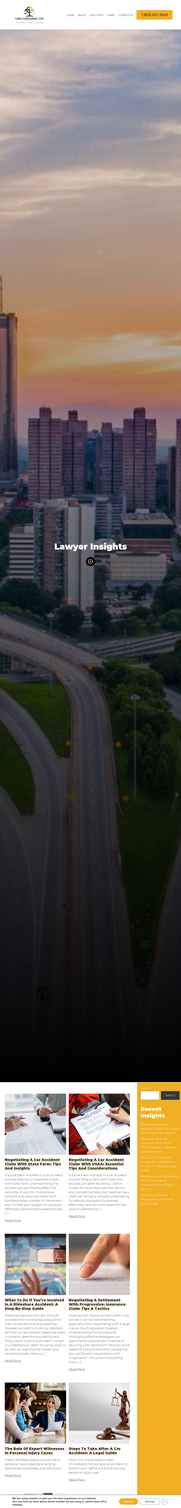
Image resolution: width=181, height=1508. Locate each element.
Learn (111, 15)
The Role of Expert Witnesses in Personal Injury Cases (157, 1199)
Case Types (96, 15)
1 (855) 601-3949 (154, 15)
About (82, 15)
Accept (128, 1501)
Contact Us (125, 15)
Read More (13, 1220)
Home (70, 15)
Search (146, 1088)
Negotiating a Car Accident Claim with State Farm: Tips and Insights (160, 1129)
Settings (150, 1501)
